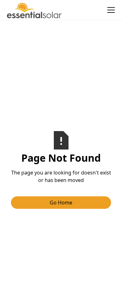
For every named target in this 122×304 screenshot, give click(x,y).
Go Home (61, 202)
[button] (110, 9)
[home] (34, 10)
